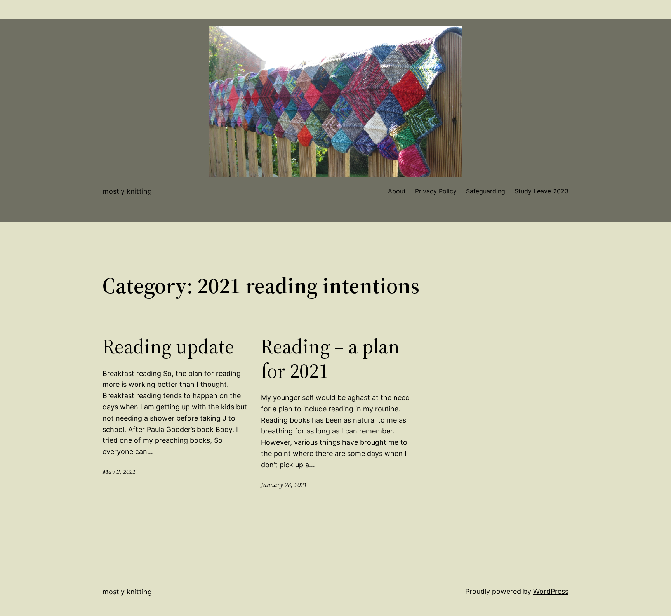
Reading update (168, 346)
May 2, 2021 (119, 471)
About (397, 191)
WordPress (550, 591)
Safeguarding (485, 191)
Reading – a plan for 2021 (330, 358)
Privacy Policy (436, 191)
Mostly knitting (127, 191)
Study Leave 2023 (541, 191)
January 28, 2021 (284, 484)
